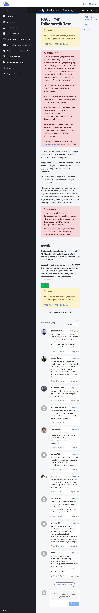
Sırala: (76, 321)
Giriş (94, 4)
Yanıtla (73, 331)
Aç (46, 286)
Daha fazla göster (64, 585)
